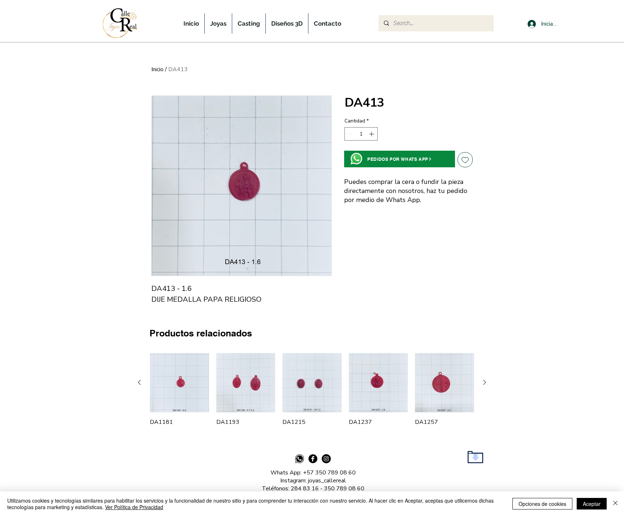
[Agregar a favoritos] (465, 159)
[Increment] (372, 134)
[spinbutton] (361, 134)
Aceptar (592, 503)
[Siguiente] (484, 382)
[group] (312, 389)
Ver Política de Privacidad (134, 507)
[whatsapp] (299, 458)
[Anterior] (139, 382)
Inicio (157, 69)
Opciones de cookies (542, 503)
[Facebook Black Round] (312, 458)
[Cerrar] (615, 503)
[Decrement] (350, 134)
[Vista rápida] (179, 382)
